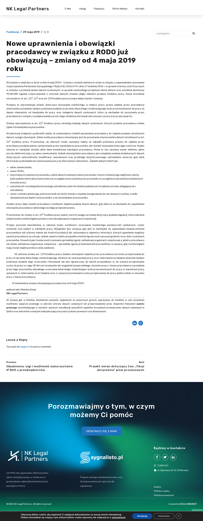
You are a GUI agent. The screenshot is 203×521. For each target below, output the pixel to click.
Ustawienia (164, 516)
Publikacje (12, 32)
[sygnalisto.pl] (101, 458)
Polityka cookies (162, 491)
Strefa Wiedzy (120, 8)
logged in (25, 346)
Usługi (82, 8)
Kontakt (139, 8)
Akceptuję (142, 516)
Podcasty (99, 8)
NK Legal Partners (27, 8)
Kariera (157, 487)
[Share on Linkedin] (134, 323)
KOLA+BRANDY (188, 503)
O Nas (68, 8)
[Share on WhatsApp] (140, 323)
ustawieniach (118, 517)
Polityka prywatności (164, 495)
